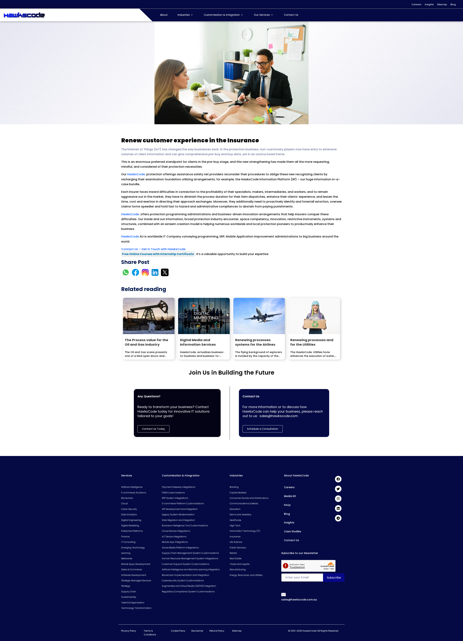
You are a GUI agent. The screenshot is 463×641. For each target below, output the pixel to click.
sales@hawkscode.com (279, 416)
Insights (429, 4)
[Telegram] (338, 518)
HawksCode (136, 174)
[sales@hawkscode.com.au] (283, 594)
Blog (453, 4)
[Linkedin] (338, 508)
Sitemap (442, 4)
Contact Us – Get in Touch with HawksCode (153, 249)
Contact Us (291, 15)
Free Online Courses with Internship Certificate (158, 254)
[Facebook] (338, 479)
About (164, 15)
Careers (416, 4)
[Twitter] (338, 489)
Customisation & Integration (222, 15)
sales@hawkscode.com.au (299, 599)
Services (126, 475)
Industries (184, 15)
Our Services (262, 15)
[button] (263, 428)
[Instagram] (338, 498)
